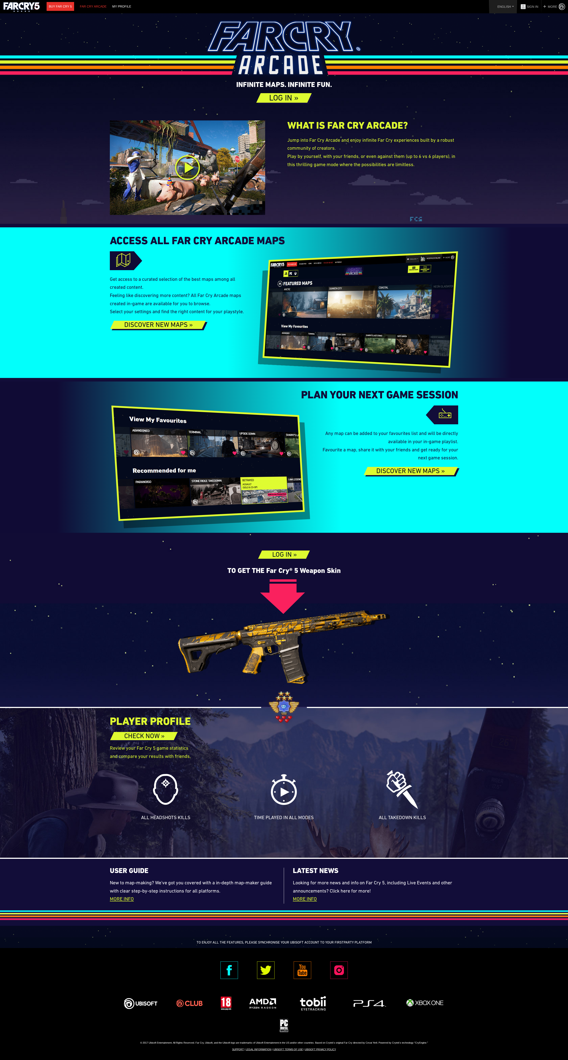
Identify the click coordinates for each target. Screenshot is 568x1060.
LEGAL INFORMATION (258, 1049)
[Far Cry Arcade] (284, 49)
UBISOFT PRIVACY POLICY (320, 1049)
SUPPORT (238, 1049)
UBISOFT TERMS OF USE (288, 1049)
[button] (284, 98)
